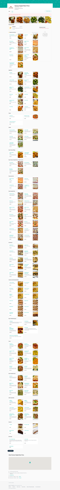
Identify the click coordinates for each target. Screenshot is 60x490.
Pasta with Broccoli (25, 366)
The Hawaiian (26, 228)
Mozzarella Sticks (11, 34)
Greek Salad (11, 136)
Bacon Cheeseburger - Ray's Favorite (11, 328)
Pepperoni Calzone (10, 294)
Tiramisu (10, 424)
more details (13, 29)
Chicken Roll (11, 300)
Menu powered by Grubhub (35, 32)
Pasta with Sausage (10, 366)
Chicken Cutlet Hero (11, 265)
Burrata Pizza (11, 214)
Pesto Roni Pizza (26, 235)
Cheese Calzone (11, 282)
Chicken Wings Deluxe (11, 153)
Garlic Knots (26, 34)
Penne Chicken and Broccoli (26, 391)
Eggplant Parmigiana (26, 401)
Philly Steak (11, 258)
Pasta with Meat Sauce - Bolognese (26, 55)
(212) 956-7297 (16, 9)
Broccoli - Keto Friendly (26, 80)
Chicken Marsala (26, 407)
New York (13, 485)
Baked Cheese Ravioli (11, 383)
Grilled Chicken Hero (11, 273)
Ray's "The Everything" (11, 169)
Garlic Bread (26, 94)
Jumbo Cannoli (26, 430)
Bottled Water (11, 446)
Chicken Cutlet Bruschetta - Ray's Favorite (12, 415)
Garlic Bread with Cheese (11, 100)
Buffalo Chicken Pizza (26, 48)
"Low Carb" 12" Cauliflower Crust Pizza (11, 48)
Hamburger (11, 321)
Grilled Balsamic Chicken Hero (26, 273)
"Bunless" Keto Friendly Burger (13, 335)
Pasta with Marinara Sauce (26, 344)
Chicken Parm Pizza (11, 222)
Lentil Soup (11, 115)
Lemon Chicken (11, 407)
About (12, 11)
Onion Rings (11, 106)
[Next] (51, 19)
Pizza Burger (26, 327)
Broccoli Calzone (26, 282)
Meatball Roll (11, 306)
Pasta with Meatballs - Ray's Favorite (26, 359)
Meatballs (10, 72)
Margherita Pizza (11, 193)
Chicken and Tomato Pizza (26, 194)
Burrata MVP (26, 258)
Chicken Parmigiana (11, 401)
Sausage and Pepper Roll (11, 313)
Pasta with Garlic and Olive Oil (26, 351)
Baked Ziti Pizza (11, 228)
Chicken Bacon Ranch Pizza (11, 235)
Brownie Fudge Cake (11, 431)
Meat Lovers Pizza (26, 215)
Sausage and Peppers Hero (26, 251)
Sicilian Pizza (26, 178)
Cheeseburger (26, 321)
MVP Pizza (25, 221)
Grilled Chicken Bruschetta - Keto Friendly (26, 415)
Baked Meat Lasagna (26, 376)
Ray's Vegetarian (26, 162)
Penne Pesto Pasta (11, 391)
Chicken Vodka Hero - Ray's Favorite (26, 265)
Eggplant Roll (26, 300)
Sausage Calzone (26, 294)
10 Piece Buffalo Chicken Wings (26, 153)
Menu (9, 11)
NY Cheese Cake (26, 424)
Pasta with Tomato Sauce (11, 344)
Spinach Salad (26, 136)
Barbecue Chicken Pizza (12, 207)
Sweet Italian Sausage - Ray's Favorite (26, 73)
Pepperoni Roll (26, 306)
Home (9, 485)
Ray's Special (11, 41)
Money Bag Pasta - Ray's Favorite (11, 63)
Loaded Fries (26, 106)
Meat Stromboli (26, 312)
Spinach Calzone (26, 288)
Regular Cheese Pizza (26, 41)
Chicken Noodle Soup (12, 121)
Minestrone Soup (26, 115)
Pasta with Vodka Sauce (11, 351)
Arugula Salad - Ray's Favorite (11, 143)
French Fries (26, 100)
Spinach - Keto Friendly (11, 87)
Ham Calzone (11, 54)
